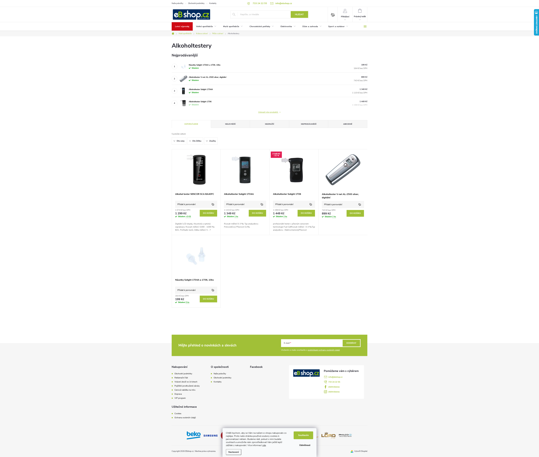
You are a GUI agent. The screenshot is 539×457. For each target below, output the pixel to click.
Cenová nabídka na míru (184, 390)
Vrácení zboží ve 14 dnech (185, 382)
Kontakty (212, 3)
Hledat (299, 14)
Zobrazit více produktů (268, 112)
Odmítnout (304, 445)
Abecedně (347, 124)
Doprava (178, 394)
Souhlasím (303, 435)
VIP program (180, 398)
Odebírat (351, 343)
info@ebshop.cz (335, 377)
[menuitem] (182, 26)
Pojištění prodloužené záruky (187, 386)
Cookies (177, 413)
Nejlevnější (230, 124)
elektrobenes (334, 387)
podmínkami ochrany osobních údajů (324, 350)
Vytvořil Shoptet (360, 451)
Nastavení (233, 452)
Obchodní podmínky (196, 3)
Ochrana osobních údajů (185, 418)
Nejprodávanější (308, 124)
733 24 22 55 (334, 382)
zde (264, 445)
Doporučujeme (191, 124)
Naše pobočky (177, 3)
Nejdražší (269, 124)
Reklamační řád (181, 378)
